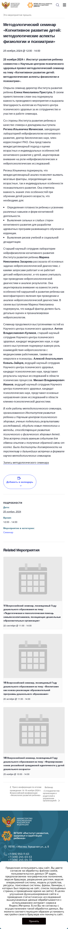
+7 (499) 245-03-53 (20, 856)
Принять (34, 921)
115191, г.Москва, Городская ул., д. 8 (28, 846)
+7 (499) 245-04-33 (20, 859)
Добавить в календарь (19, 481)
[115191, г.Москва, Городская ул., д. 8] (5, 847)
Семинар (8, 532)
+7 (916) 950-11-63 (18, 853)
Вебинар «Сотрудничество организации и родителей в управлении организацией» (51, 794)
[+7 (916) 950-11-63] (5, 854)
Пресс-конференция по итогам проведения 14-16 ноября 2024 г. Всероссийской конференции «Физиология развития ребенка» (25, 791)
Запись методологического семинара (26, 462)
